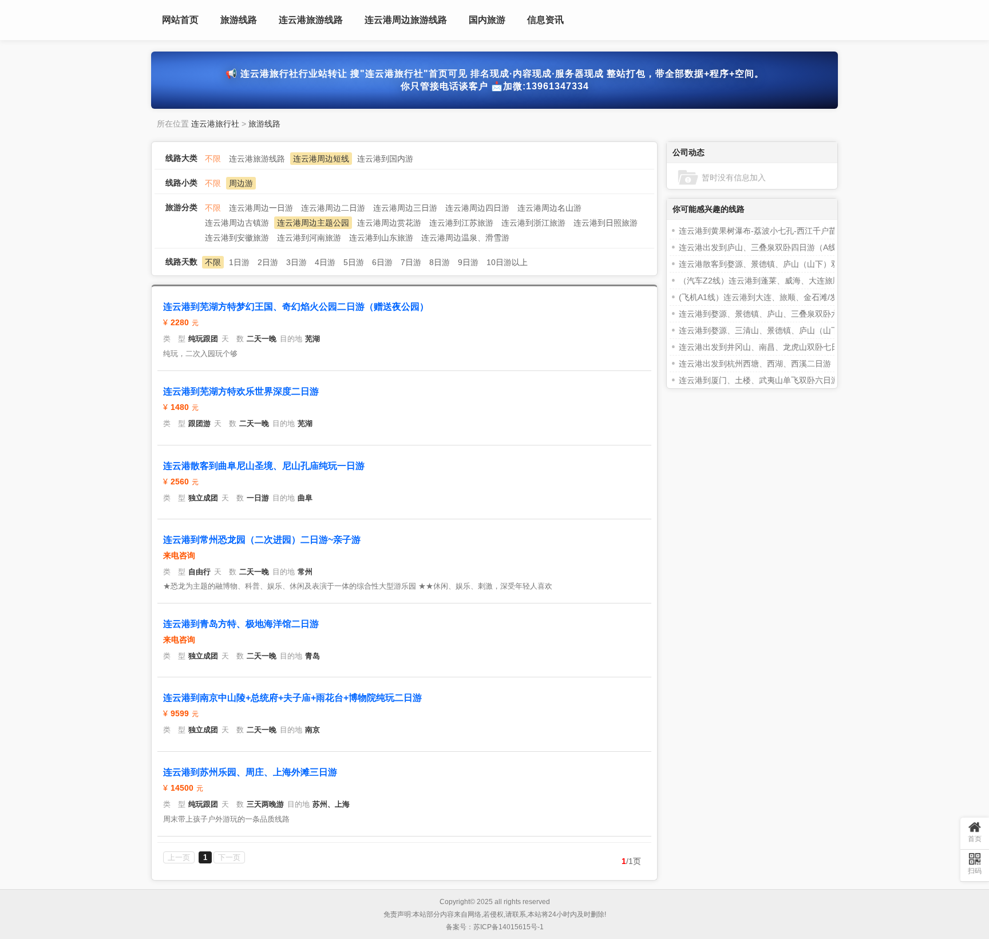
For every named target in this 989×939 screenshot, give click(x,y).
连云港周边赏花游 (389, 222)
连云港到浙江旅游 (533, 222)
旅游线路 (238, 20)
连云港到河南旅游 (309, 237)
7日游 (411, 262)
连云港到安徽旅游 (237, 237)
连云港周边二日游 (333, 207)
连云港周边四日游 (477, 207)
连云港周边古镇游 (237, 222)
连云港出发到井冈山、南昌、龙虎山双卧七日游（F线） (777, 347)
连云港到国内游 (385, 158)
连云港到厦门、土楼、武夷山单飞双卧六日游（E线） (773, 380)
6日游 (382, 262)
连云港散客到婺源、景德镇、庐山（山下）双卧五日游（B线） (789, 264)
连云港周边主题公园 (313, 222)
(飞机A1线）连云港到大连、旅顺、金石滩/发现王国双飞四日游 (790, 297)
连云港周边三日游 (405, 207)
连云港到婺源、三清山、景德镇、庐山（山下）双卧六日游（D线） (798, 330)
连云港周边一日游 (261, 207)
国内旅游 (487, 20)
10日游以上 (507, 262)
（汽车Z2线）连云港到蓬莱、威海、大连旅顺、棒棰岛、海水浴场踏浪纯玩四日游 (824, 280)
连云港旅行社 (215, 123)
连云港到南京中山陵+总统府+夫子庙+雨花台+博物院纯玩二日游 (292, 698)
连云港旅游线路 (311, 20)
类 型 (174, 338)
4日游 (325, 262)
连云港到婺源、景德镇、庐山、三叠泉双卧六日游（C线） (782, 313)
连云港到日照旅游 (605, 222)
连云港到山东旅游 (381, 237)
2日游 (268, 262)
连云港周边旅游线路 (406, 20)
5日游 (353, 262)
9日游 (468, 262)
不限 (213, 158)
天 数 (232, 338)
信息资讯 (545, 20)
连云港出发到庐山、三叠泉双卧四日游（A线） (761, 247)
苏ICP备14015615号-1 (508, 927)
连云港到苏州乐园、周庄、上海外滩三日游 (250, 772)
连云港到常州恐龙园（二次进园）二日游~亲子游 (262, 540)
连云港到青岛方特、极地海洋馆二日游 (241, 624)
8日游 (439, 262)
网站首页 (180, 20)
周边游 (241, 183)
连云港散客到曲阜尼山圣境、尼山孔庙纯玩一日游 (264, 466)
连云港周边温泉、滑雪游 (465, 237)
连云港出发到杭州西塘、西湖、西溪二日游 (755, 363)
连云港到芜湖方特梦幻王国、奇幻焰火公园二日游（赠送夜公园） (296, 306)
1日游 (239, 262)
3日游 (296, 262)
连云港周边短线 (321, 158)
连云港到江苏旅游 (461, 222)
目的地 (291, 338)
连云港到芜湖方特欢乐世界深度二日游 (241, 391)
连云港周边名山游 (549, 207)
